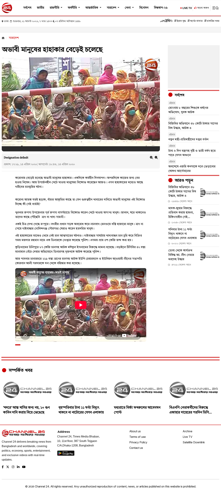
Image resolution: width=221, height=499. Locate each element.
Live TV (187, 436)
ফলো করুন (203, 8)
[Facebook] (3, 467)
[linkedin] (18, 467)
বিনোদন (143, 7)
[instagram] (13, 467)
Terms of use (137, 436)
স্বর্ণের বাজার (196, 21)
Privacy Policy (138, 442)
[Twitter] (7, 467)
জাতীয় (40, 7)
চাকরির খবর (213, 21)
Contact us (136, 448)
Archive (187, 431)
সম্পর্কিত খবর (20, 370)
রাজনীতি (55, 7)
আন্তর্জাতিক (92, 7)
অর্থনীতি (73, 7)
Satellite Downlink (194, 442)
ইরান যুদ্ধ (181, 21)
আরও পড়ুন (183, 181)
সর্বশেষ (27, 7)
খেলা (128, 7)
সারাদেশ (112, 7)
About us (135, 431)
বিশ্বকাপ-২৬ (161, 7)
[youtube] (23, 467)
